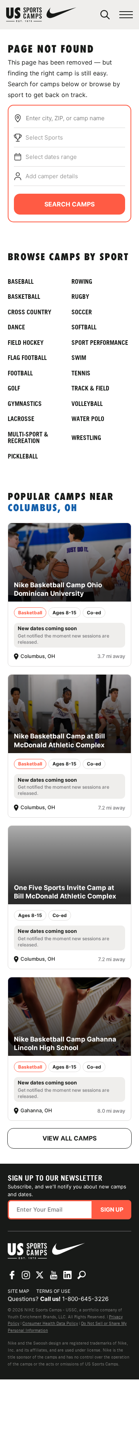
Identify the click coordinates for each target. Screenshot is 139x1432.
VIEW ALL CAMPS (69, 1138)
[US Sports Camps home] (41, 14)
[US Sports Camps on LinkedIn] (67, 1275)
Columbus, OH (43, 508)
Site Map (18, 1291)
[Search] (105, 14)
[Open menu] (126, 15)
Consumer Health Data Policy (50, 1323)
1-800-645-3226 (85, 1298)
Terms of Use (53, 1291)
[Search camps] (81, 1275)
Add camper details (51, 176)
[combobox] (75, 118)
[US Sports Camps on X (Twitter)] (40, 1275)
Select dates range (51, 156)
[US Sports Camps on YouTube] (53, 1275)
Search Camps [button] (69, 204)
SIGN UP (112, 1209)
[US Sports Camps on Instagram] (26, 1275)
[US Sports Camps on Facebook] (12, 1275)
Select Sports (44, 137)
